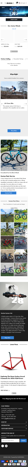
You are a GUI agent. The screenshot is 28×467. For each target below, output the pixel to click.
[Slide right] (25, 398)
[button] (2, 39)
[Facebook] (2, 446)
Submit (23, 440)
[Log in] (13, 3)
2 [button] (12, 51)
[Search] (5, 3)
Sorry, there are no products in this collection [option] (14, 64)
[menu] (1, 3)
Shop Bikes (14, 131)
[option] (7, 39)
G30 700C (17, 44)
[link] (14, 90)
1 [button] (12, 393)
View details (4, 390)
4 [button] (15, 51)
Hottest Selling (5, 59)
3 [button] (15, 393)
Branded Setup (18, 59)
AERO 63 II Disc (5, 44)
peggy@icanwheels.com (9, 418)
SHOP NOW (14, 19)
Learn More (14, 208)
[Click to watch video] (14, 295)
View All (14, 28)
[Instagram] (6, 446)
